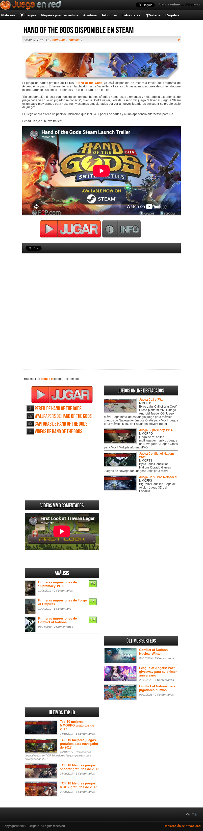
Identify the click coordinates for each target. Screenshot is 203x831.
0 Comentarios (63, 590)
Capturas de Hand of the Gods (61, 424)
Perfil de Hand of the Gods (58, 408)
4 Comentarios (85, 791)
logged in (47, 379)
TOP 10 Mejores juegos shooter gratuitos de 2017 (79, 767)
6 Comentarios (85, 733)
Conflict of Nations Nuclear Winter (153, 651)
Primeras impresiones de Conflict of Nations (57, 620)
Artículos (109, 15)
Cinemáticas (58, 40)
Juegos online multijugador (179, 4)
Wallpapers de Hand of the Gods (63, 416)
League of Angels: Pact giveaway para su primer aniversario (158, 671)
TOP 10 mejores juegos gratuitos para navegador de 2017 (79, 743)
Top (194, 814)
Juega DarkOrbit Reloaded (158, 477)
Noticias (8, 15)
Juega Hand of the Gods (62, 394)
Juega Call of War (151, 399)
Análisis (90, 15)
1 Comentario (62, 608)
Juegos (30, 15)
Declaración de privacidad (182, 826)
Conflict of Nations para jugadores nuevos (157, 688)
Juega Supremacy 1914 (156, 430)
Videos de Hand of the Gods (58, 431)
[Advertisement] (101, 303)
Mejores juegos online (59, 15)
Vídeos (155, 15)
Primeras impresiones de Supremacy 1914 (57, 584)
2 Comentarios (63, 626)
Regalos (172, 15)
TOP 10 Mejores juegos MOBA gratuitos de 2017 (78, 785)
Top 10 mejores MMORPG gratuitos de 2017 (77, 725)
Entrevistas (131, 15)
